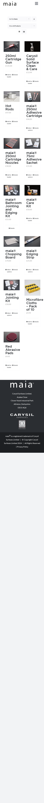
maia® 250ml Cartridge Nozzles (13, 157)
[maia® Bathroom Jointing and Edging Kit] (12, 190)
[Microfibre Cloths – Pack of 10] (32, 288)
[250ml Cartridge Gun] (12, 46)
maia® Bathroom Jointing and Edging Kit (13, 208)
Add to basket (9, 76)
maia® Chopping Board (13, 254)
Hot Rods (9, 107)
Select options (30, 129)
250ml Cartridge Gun (13, 59)
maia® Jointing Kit (12, 297)
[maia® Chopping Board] (12, 241)
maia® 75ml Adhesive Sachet (34, 157)
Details (16, 75)
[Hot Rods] (12, 96)
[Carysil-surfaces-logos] (22, 414)
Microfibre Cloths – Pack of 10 (34, 304)
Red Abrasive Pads (12, 350)
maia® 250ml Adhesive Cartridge (34, 111)
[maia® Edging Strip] (32, 241)
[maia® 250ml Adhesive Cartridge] (32, 96)
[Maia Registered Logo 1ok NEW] (10, 2)
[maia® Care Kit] (32, 190)
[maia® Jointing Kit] (12, 285)
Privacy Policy (22, 447)
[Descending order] (34, 19)
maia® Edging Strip (32, 254)
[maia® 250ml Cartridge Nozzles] (12, 143)
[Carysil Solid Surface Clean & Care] (32, 46)
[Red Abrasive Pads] (12, 337)
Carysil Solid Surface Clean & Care (32, 62)
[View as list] (24, 31)
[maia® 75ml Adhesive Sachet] (32, 143)
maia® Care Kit (31, 203)
